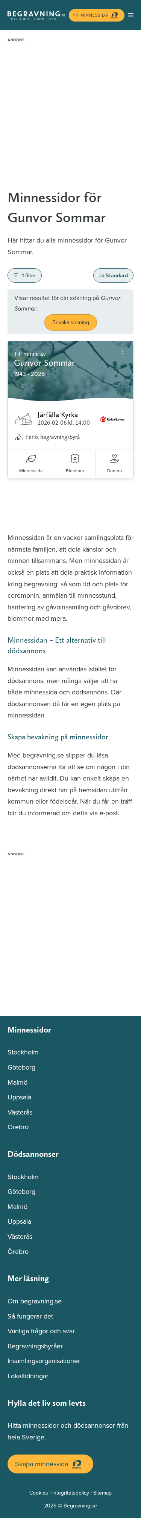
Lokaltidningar (28, 1375)
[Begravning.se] (36, 15)
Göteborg (21, 1067)
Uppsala (19, 1097)
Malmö (17, 1082)
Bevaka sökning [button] (70, 322)
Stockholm (23, 1052)
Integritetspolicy (70, 1492)
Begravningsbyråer (35, 1346)
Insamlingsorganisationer (44, 1360)
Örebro (18, 1127)
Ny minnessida (90, 15)
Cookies (38, 1492)
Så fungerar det (30, 1316)
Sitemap (102, 1492)
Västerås (20, 1112)
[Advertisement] (70, 116)
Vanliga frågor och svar (41, 1331)
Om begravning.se (35, 1301)
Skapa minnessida (41, 1464)
